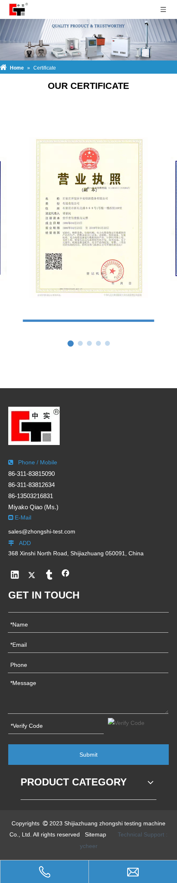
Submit (88, 754)
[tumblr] (48, 575)
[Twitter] (31, 575)
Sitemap (95, 834)
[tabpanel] (89, 227)
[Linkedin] (14, 575)
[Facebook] (65, 575)
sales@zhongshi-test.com (41, 531)
